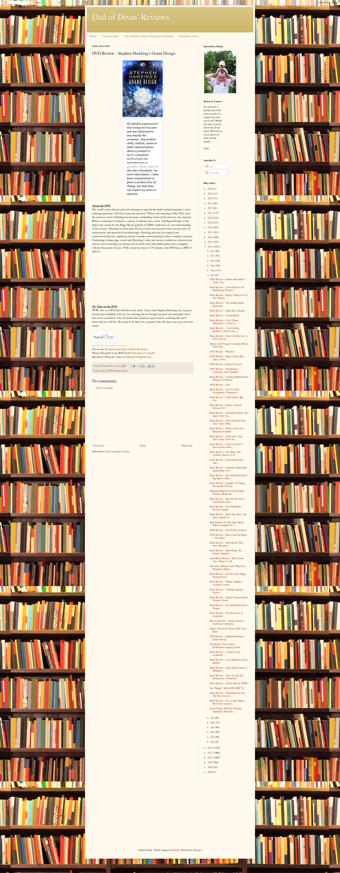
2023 (210, 203)
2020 (210, 217)
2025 (210, 193)
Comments (213, 172)
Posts (211, 166)
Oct (213, 260)
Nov (213, 255)
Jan (212, 741)
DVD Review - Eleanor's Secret (226, 364)
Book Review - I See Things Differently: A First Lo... (224, 321)
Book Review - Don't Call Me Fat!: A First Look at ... (229, 337)
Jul (212, 275)
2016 (210, 237)
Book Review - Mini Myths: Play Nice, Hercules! (226, 544)
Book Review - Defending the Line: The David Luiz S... (228, 694)
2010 (210, 762)
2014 (210, 246)
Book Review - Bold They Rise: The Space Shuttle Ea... (228, 516)
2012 (210, 752)
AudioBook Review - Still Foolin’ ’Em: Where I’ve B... (227, 559)
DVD (110, 370)
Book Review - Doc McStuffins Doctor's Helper (225, 508)
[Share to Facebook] (149, 366)
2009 (210, 767)
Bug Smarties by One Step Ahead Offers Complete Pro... (226, 524)
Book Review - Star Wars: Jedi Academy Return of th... (225, 453)
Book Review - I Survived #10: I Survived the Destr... (226, 445)
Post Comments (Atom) (118, 451)
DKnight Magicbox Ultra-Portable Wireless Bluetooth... (227, 492)
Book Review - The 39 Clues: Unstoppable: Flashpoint (225, 391)
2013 (210, 747)
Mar (213, 732)
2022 (210, 208)
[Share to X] (146, 366)
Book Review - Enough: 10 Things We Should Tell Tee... (227, 484)
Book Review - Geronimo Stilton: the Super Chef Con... (229, 414)
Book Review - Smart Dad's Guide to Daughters (228, 669)
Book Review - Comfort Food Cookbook (225, 653)
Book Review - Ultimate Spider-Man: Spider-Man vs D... (228, 469)
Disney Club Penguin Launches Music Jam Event (229, 345)
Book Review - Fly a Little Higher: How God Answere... (227, 702)
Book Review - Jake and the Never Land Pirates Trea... (227, 500)
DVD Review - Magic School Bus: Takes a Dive (227, 358)
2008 (210, 772)
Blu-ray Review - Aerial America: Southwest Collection (227, 622)
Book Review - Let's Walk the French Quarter (229, 661)
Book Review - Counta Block (224, 315)
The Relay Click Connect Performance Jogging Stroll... (226, 645)
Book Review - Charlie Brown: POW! (229, 683)
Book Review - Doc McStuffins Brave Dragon (229, 606)
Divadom (110, 349)
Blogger (197, 850)
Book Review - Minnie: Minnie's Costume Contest (226, 583)
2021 (210, 212)
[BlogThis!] (143, 366)
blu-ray (104, 370)
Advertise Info (110, 36)
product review (120, 370)
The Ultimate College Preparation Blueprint (148, 36)
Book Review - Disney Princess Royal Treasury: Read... (229, 599)
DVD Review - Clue (220, 384)
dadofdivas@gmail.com (138, 356)
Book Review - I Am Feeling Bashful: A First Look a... (224, 329)
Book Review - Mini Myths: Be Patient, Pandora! (225, 552)
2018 (210, 227)
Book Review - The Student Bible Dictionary (227, 304)
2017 (210, 232)
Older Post (187, 445)
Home (93, 36)
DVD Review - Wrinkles (222, 351)
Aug (213, 270)
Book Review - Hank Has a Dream (227, 310)
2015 (210, 242)
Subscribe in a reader (143, 353)
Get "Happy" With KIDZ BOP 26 (227, 688)
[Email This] (139, 366)
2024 (210, 198)
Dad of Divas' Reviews (130, 16)
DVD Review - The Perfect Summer (228, 530)
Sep (213, 265)
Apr (213, 727)
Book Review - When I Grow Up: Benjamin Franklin (227, 430)
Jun (213, 717)
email (206, 134)
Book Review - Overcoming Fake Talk (226, 461)
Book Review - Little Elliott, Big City (226, 398)
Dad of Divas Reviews (134, 349)
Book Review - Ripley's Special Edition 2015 (226, 406)
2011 (210, 757)
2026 (210, 188)
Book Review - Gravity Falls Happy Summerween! (228, 575)
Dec (213, 251)
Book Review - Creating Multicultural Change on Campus (229, 378)
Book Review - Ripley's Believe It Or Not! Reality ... (228, 296)
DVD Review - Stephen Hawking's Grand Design (227, 638)
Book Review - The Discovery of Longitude (226, 614)
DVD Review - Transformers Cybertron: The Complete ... (225, 370)
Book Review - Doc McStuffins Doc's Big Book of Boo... (228, 477)
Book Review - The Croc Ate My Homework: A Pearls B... (226, 677)
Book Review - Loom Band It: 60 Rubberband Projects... (227, 289)
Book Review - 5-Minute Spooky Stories (226, 591)
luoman (175, 850)
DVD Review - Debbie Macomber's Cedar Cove (227, 281)
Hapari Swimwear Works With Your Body (228, 630)
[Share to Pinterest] (153, 366)
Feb (213, 737)
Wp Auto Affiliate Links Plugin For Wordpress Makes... (228, 567)
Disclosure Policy (189, 36)
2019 (210, 222)
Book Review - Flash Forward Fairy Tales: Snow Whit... (228, 422)
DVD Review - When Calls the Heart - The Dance (228, 536)
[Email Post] (133, 365)
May (213, 722)
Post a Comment (105, 387)
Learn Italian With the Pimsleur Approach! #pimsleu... (226, 710)
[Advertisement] (142, 417)
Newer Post (98, 445)
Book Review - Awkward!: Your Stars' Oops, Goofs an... (226, 438)
